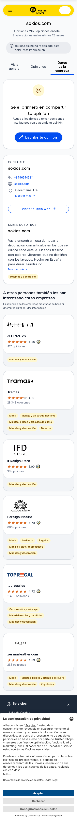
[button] (10, 10)
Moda (12, 415)
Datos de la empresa (62, 66)
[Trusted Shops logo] (38, 10)
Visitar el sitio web (36, 209)
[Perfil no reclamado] (11, 45)
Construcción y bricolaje (23, 609)
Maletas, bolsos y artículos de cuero (30, 421)
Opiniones (38, 66)
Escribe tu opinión (41, 137)
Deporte (46, 428)
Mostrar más (23, 195)
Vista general (14, 66)
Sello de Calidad (19, 712)
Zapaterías (47, 684)
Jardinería (27, 540)
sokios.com (21, 183)
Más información (34, 50)
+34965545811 (23, 177)
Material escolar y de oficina (25, 615)
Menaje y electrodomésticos (38, 415)
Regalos (44, 540)
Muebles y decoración (23, 276)
